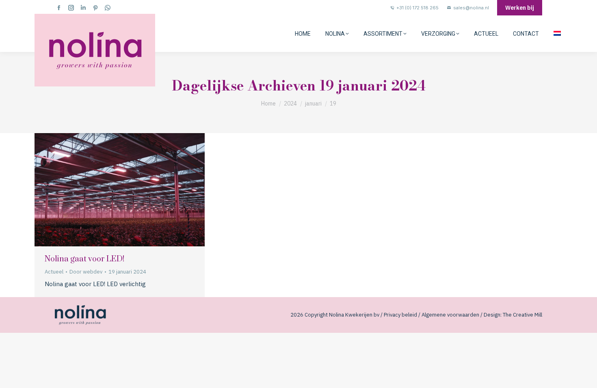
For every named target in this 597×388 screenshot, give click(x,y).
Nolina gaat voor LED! (84, 259)
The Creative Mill (522, 314)
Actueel (54, 271)
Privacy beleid (400, 314)
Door (85, 271)
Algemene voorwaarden (450, 314)
